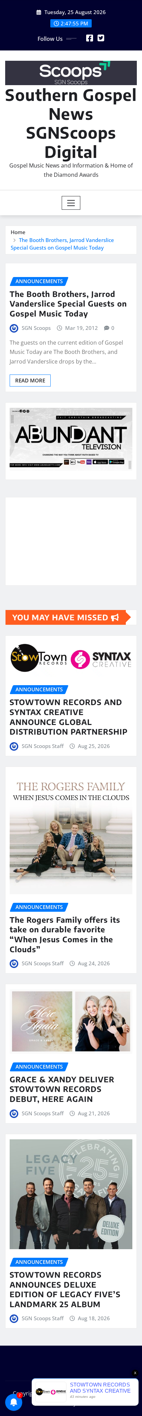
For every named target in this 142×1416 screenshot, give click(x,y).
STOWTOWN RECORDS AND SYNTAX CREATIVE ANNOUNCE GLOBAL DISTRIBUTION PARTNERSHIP (69, 716)
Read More (30, 380)
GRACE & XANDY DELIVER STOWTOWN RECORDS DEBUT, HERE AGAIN (62, 1089)
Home (18, 232)
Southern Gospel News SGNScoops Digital (71, 123)
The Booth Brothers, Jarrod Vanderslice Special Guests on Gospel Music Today (68, 303)
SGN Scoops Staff (42, 745)
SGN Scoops (36, 327)
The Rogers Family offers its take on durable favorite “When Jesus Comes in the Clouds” (65, 934)
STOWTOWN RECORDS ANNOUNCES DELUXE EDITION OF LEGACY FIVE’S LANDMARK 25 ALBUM (65, 1289)
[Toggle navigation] (71, 203)
